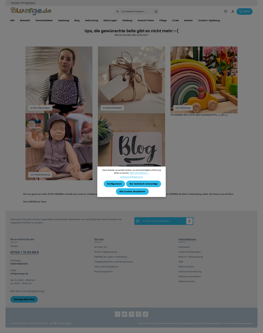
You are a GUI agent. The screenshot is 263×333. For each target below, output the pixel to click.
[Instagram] (138, 314)
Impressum (184, 247)
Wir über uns (100, 247)
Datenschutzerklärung (189, 271)
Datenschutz (126, 177)
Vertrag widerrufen (24, 299)
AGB (180, 261)
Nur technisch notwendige (144, 183)
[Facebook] (117, 314)
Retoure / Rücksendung (190, 256)
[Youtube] (124, 314)
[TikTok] (145, 314)
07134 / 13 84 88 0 (24, 252)
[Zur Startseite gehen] (31, 11)
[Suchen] (156, 11)
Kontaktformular (36, 291)
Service (99, 239)
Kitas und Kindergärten (106, 266)
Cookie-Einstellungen (189, 252)
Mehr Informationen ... (139, 173)
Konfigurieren (114, 183)
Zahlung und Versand (189, 276)
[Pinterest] (131, 314)
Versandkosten (187, 323)
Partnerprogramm (103, 271)
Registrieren (30, 3)
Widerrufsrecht (186, 266)
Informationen (187, 239)
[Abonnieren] (189, 221)
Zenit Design (66, 323)
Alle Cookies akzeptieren (132, 191)
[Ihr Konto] (232, 11)
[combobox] (136, 11)
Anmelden (15, 3)
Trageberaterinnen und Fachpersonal (113, 261)
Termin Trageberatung (105, 252)
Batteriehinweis (186, 281)
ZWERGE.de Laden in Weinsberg (110, 256)
